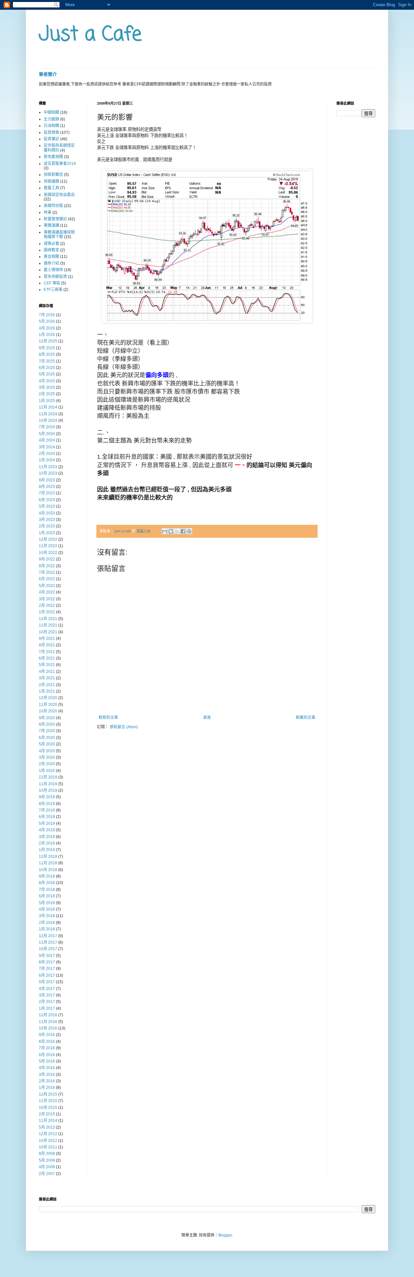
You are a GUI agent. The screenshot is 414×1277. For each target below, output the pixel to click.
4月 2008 (47, 1167)
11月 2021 (48, 625)
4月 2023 (47, 513)
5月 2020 (47, 744)
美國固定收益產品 (59, 194)
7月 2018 (47, 889)
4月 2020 (47, 751)
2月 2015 (47, 1114)
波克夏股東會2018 (60, 163)
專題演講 (51, 225)
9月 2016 (47, 1034)
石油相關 (51, 125)
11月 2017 (48, 942)
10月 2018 (48, 870)
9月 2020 (47, 718)
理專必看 (51, 243)
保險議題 (51, 181)
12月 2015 (48, 1094)
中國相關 (51, 112)
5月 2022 (47, 585)
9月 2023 (47, 480)
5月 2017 (47, 982)
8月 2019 (47, 803)
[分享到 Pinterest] (189, 531)
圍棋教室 (51, 250)
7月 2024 (47, 427)
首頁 (207, 717)
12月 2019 (48, 777)
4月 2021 (47, 671)
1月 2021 (47, 691)
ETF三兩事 (53, 289)
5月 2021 (47, 664)
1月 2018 (47, 929)
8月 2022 (47, 566)
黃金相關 (51, 256)
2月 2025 (47, 394)
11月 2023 (48, 467)
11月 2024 (48, 414)
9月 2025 (47, 348)
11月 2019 (48, 784)
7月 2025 (47, 361)
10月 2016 (48, 1028)
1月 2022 (47, 612)
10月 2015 (48, 1107)
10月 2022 (48, 552)
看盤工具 (51, 188)
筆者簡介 (48, 74)
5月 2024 (47, 433)
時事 (47, 212)
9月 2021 (47, 638)
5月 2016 (47, 1061)
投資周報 (51, 132)
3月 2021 (47, 678)
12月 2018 (48, 856)
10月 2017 (48, 949)
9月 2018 (47, 876)
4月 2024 (47, 440)
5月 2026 (47, 321)
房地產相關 (53, 157)
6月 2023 (47, 500)
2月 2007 (47, 1173)
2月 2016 (47, 1081)
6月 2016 (47, 1055)
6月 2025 (47, 367)
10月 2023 (48, 473)
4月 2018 (47, 909)
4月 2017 (47, 988)
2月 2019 (47, 843)
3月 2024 (47, 447)
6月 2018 (47, 896)
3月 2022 (47, 599)
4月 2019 (47, 830)
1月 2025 (47, 400)
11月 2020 (48, 704)
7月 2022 (47, 572)
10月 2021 (48, 632)
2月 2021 (47, 685)
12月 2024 (48, 407)
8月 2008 (47, 1153)
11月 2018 (48, 863)
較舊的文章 (305, 717)
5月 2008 (47, 1160)
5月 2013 (47, 1127)
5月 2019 (47, 823)
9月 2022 (47, 559)
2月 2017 (47, 1001)
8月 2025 (47, 354)
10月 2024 (48, 420)
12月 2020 (48, 698)
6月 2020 (47, 737)
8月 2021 (47, 645)
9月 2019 (47, 797)
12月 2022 (48, 539)
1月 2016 (47, 1087)
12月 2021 (48, 618)
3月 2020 (47, 757)
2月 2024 (47, 453)
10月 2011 (48, 1147)
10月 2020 (48, 711)
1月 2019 (47, 849)
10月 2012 (48, 1140)
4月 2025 (47, 381)
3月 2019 (47, 836)
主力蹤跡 (51, 119)
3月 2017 (47, 995)
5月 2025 (47, 374)
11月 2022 (48, 546)
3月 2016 (47, 1074)
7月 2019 (47, 810)
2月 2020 (47, 764)
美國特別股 (53, 205)
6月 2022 (47, 579)
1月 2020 (47, 770)
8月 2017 (47, 962)
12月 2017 (48, 936)
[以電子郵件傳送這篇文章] (164, 531)
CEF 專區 (52, 283)
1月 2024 (47, 460)
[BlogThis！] (171, 531)
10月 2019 (48, 790)
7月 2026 (47, 315)
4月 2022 (47, 592)
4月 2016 (47, 1067)
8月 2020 (47, 724)
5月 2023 (47, 506)
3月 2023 (47, 519)
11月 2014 (48, 1120)
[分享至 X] (177, 531)
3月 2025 (47, 387)
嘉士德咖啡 (53, 270)
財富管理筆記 (55, 219)
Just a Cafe (90, 35)
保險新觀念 (53, 174)
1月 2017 (47, 1008)
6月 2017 (47, 975)
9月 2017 (47, 955)
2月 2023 (47, 526)
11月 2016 (48, 1021)
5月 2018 (47, 903)
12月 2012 (48, 1134)
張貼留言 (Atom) (124, 727)
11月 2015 (48, 1101)
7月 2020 (47, 731)
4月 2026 (47, 328)
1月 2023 (47, 533)
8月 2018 (47, 882)
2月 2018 (47, 922)
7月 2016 (47, 1048)
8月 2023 (47, 486)
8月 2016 (47, 1041)
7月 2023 (47, 493)
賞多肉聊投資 (55, 276)
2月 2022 (47, 605)
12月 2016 (48, 1015)
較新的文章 (108, 717)
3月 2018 (47, 916)
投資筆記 (51, 139)
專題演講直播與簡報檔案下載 (59, 234)
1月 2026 (47, 334)
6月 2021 (47, 658)
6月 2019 (47, 816)
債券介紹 (51, 263)
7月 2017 (47, 968)
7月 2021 (47, 652)
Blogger (225, 1235)
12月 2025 (48, 341)
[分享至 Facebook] (183, 531)
